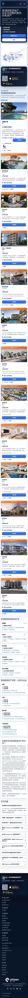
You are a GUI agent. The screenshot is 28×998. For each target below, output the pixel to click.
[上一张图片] (3, 111)
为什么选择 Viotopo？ (7, 950)
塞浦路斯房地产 (5, 948)
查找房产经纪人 (5, 904)
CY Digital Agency (5, 995)
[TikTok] (20, 988)
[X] (14, 988)
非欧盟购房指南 (5, 925)
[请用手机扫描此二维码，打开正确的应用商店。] (5, 78)
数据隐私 (4, 974)
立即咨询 (4, 952)
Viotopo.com (6, 808)
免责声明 (4, 970)
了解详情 (19, 140)
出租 (14, 39)
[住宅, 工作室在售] (14, 238)
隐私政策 (4, 967)
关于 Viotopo (5, 945)
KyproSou (7, 143)
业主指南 (4, 910)
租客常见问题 (5, 937)
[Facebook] (7, 988)
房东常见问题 (5, 940)
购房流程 (4, 916)
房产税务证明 (5, 927)
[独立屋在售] (14, 161)
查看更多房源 (4, 100)
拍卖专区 (4, 959)
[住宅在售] (14, 200)
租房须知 (4, 935)
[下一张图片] (25, 111)
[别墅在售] (14, 111)
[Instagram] (11, 988)
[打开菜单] (24, 3)
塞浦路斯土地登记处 (6, 930)
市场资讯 (4, 957)
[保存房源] (3, 104)
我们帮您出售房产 (6, 900)
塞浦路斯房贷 (5, 918)
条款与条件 (4, 965)
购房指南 (4, 920)
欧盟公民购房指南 (6, 923)
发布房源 (4, 902)
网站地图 (4, 955)
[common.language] (20, 3)
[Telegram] (17, 988)
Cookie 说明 (4, 972)
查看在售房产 (14, 35)
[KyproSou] (4, 146)
